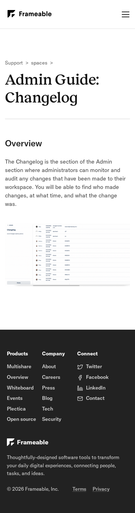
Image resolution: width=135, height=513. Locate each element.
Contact (95, 398)
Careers (51, 377)
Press (48, 388)
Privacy (101, 489)
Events (15, 398)
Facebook (97, 377)
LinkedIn (95, 388)
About (49, 366)
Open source (21, 419)
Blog (47, 398)
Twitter (94, 366)
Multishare (19, 366)
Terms (79, 489)
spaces (39, 63)
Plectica (16, 409)
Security (51, 419)
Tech (47, 409)
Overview (17, 377)
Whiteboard (20, 388)
